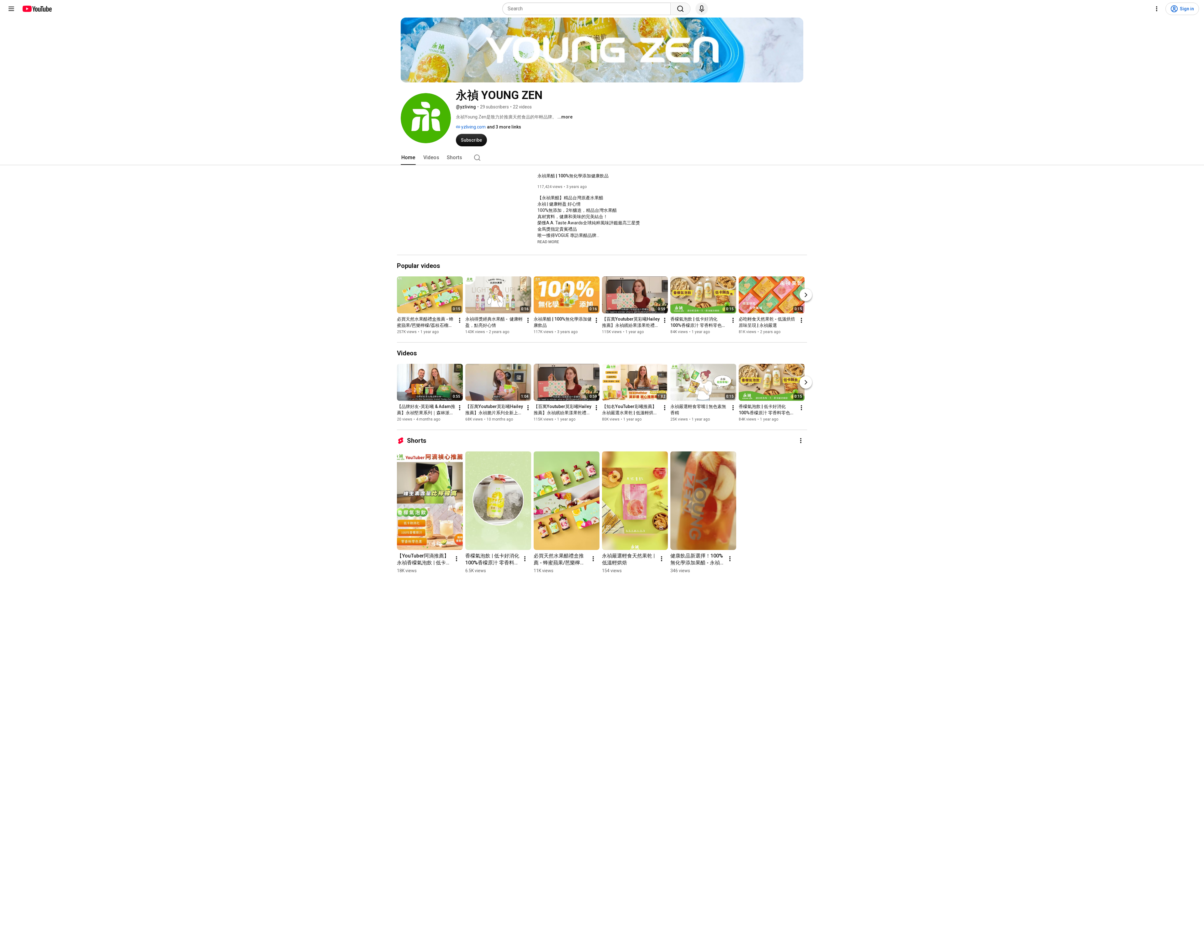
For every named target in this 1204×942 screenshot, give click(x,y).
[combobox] (588, 9)
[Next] (806, 295)
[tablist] (602, 157)
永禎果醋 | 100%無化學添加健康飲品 (573, 175)
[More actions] (459, 320)
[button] (548, 241)
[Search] (680, 9)
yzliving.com (473, 126)
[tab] (408, 157)
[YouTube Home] (37, 9)
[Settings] (1156, 9)
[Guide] (11, 9)
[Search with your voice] (701, 9)
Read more (548, 242)
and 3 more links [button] (504, 126)
